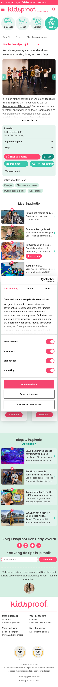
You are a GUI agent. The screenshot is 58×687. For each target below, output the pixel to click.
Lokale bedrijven (10, 632)
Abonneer (48, 559)
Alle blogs (28, 444)
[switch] (50, 351)
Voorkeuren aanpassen (29, 404)
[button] (3, 77)
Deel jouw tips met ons (40, 623)
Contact (33, 619)
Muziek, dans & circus (14, 191)
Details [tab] (29, 288)
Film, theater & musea (27, 185)
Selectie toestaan (29, 394)
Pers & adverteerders (12, 635)
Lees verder (28, 120)
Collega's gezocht (10, 623)
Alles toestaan (29, 384)
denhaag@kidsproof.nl (29, 676)
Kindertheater (35, 191)
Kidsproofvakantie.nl (39, 632)
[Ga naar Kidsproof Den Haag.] (3, 37)
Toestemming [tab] (11, 288)
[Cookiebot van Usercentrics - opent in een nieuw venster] (41, 280)
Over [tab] (47, 288)
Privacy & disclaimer (29, 680)
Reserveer (33, 256)
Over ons (6, 619)
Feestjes (8, 185)
